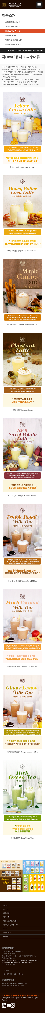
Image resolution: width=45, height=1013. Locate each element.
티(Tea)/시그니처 (12, 31)
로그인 (5, 909)
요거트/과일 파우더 (12, 26)
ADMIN (5, 936)
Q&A (5, 929)
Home (5, 905)
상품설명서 (7, 932)
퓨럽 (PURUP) (10, 35)
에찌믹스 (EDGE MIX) (13, 40)
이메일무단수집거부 (10, 925)
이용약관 (6, 917)
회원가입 (6, 913)
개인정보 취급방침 (10, 921)
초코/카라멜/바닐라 (12, 22)
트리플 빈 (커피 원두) (13, 44)
